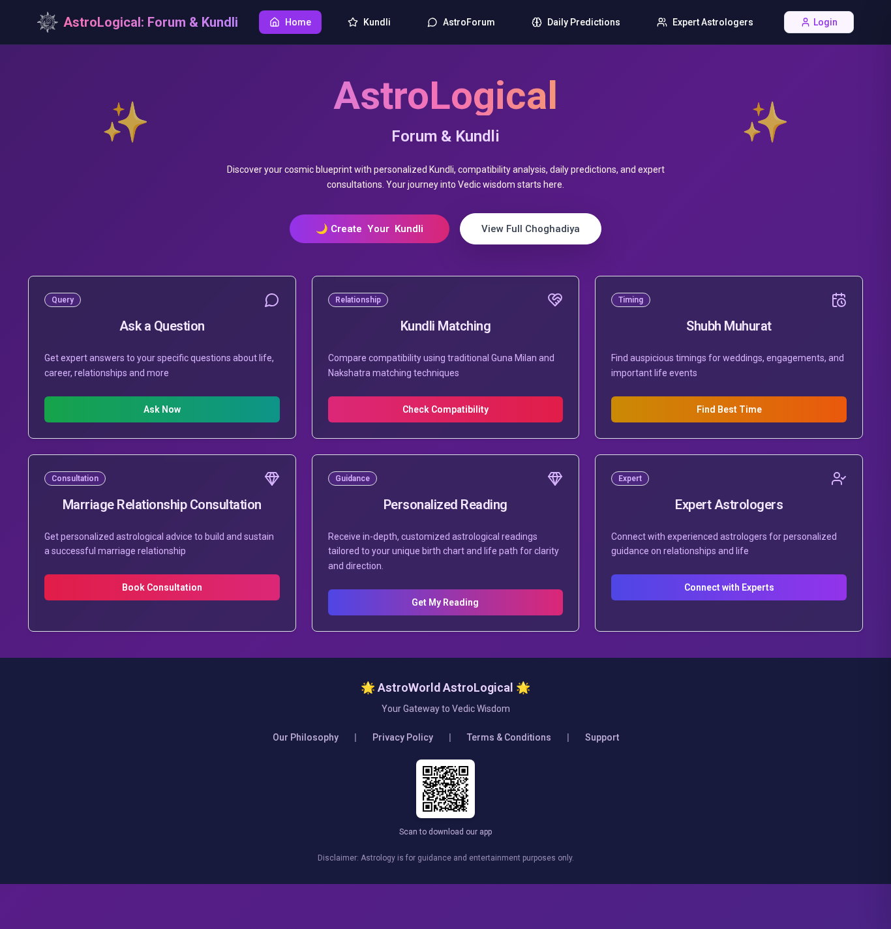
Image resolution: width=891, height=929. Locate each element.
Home (298, 22)
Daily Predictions (583, 22)
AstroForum (469, 22)
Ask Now (162, 409)
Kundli (377, 22)
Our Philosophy (306, 737)
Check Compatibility (445, 409)
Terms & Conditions (509, 737)
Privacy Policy (402, 737)
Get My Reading (445, 602)
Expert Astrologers (712, 22)
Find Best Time (729, 409)
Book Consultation (162, 587)
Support (602, 737)
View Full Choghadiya (530, 229)
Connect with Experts (729, 587)
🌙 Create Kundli (369, 229)
